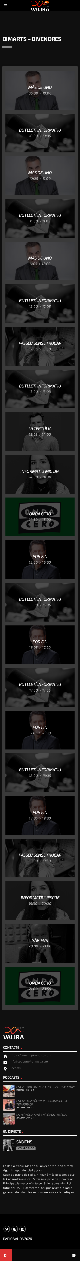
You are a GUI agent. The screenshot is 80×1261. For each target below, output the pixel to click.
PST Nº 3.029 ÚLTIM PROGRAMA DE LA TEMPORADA (41, 1102)
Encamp (15, 1067)
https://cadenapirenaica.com (30, 1055)
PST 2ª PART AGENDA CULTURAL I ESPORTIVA (45, 1087)
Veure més (25, 1148)
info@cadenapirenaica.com (29, 1061)
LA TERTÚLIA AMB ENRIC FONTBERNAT (42, 1114)
